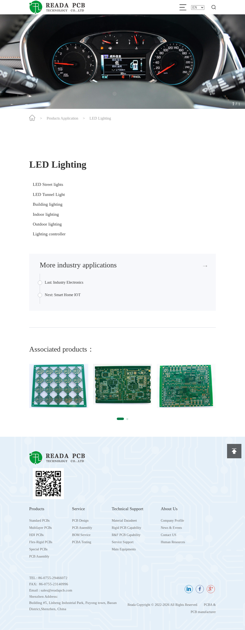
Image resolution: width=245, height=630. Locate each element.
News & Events (171, 528)
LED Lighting (100, 118)
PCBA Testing (81, 542)
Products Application (62, 118)
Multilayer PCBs (40, 528)
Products (36, 508)
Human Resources (173, 542)
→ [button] (26, 104)
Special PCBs (38, 549)
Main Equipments (124, 549)
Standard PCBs (39, 520)
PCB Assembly (39, 556)
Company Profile (172, 520)
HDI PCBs (36, 535)
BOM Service (81, 535)
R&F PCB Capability (126, 535)
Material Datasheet (124, 520)
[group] (58, 386)
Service (78, 508)
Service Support (123, 542)
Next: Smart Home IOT (63, 295)
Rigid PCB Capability (126, 528)
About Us (169, 508)
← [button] (12, 104)
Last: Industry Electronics (64, 282)
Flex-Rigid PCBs (40, 542)
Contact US (168, 535)
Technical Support (127, 508)
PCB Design (80, 520)
